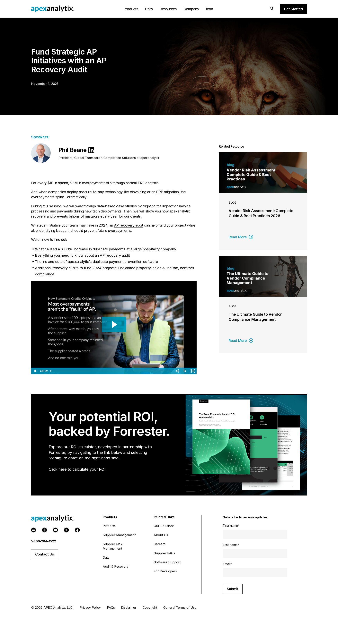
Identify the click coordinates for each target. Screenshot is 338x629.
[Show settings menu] (185, 371)
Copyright (150, 607)
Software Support (167, 562)
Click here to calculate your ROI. (77, 469)
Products (130, 9)
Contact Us (44, 554)
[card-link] (263, 201)
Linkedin (33, 530)
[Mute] (177, 371)
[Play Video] (35, 371)
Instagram (44, 530)
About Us (161, 535)
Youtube (55, 530)
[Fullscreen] (193, 371)
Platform (109, 526)
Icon (209, 9)
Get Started (293, 9)
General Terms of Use (179, 607)
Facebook (77, 530)
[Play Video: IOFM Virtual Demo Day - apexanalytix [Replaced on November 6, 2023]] (114, 324)
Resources (168, 9)
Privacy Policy (90, 607)
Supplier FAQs (164, 553)
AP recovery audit (128, 225)
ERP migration (167, 192)
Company (191, 9)
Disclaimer (128, 607)
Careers (159, 544)
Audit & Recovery (116, 566)
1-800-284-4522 (43, 541)
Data (149, 9)
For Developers (165, 571)
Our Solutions (164, 526)
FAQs (111, 607)
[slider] (111, 371)
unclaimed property (134, 268)
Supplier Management (119, 535)
